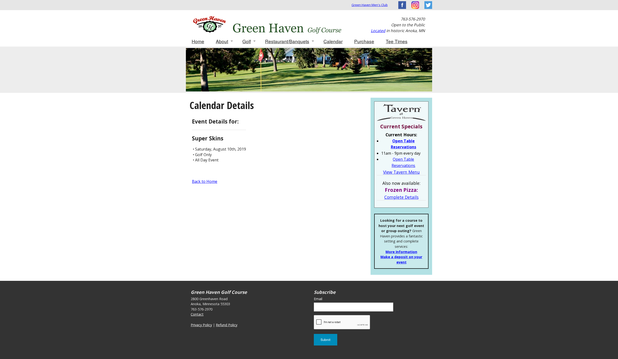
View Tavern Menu (401, 172)
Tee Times (396, 41)
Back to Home (204, 181)
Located (378, 30)
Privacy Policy (201, 325)
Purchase (364, 41)
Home (198, 41)
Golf (246, 41)
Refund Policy (226, 325)
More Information (401, 251)
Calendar (333, 41)
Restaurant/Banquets (287, 41)
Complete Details (401, 197)
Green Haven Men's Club (369, 5)
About (222, 41)
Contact (197, 314)
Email (318, 299)
